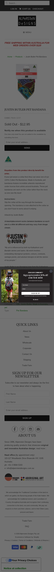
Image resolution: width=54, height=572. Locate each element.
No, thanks (35, 299)
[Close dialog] (51, 271)
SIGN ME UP (35, 293)
